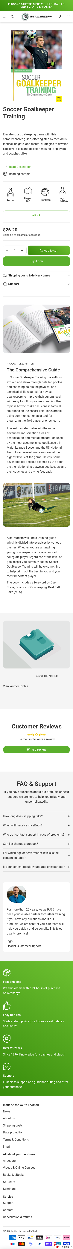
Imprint (7, 1146)
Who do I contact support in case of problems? (33, 834)
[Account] (60, 17)
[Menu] (4, 16)
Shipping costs (13, 1125)
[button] (64, 1247)
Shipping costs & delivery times (29, 275)
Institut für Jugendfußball (24, 1231)
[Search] (12, 17)
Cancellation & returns (17, 1217)
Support (13, 284)
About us (9, 1118)
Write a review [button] (36, 749)
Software (9, 1181)
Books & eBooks (13, 1175)
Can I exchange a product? (20, 844)
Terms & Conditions (16, 1139)
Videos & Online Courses (19, 1167)
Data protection (13, 1132)
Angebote (9, 1160)
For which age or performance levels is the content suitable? (31, 855)
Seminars (9, 1189)
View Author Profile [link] (15, 686)
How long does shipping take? (23, 816)
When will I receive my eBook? (22, 825)
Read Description (20, 167)
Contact (8, 1210)
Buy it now (36, 261)
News (6, 1111)
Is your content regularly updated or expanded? (34, 867)
